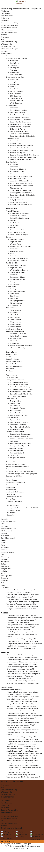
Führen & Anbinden (12, 225)
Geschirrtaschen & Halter (19, 131)
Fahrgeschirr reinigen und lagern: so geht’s (22, 615)
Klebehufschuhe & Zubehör (15, 464)
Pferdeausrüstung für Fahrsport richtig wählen (23, 671)
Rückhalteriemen (16, 188)
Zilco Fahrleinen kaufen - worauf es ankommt (23, 657)
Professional (14, 72)
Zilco (3, 573)
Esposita (4, 550)
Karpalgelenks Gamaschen (19, 436)
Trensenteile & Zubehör (18, 260)
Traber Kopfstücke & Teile (19, 382)
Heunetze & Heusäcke (18, 334)
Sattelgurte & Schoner (18, 282)
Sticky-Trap (5, 557)
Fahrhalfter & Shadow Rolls (20, 427)
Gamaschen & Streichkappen (20, 434)
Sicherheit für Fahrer (17, 129)
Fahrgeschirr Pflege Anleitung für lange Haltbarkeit (25, 659)
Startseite (4, 51)
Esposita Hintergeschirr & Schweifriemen (24, 155)
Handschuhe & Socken (14, 361)
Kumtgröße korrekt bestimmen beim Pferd (22, 609)
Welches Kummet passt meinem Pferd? (21, 627)
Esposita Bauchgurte (17, 152)
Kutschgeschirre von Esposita (16, 58)
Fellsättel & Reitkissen (18, 265)
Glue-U (3, 554)
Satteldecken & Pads (17, 277)
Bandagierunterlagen (17, 291)
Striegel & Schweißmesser (19, 218)
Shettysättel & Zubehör (18, 272)
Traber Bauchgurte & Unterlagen (21, 389)
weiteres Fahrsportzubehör (19, 134)
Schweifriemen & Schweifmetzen (21, 394)
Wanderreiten (10, 487)
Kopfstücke (14, 164)
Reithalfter (13, 256)
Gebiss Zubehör (16, 403)
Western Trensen (16, 244)
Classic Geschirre (16, 91)
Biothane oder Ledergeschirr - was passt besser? (24, 618)
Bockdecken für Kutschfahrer (20, 122)
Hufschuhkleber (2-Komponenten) (18, 466)
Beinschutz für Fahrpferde (19, 117)
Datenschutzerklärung (9, 42)
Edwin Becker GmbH (8, 521)
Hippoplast (5, 561)
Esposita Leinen (16, 143)
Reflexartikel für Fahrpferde (20, 127)
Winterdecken (15, 315)
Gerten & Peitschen (13, 359)
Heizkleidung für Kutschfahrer (20, 124)
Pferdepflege (14, 341)
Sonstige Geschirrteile (18, 396)
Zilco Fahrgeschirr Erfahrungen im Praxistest (22, 632)
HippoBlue (4, 559)
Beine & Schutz (11, 286)
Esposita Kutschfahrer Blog (11, 690)
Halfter (12, 227)
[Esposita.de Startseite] (22, 2)
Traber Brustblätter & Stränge (20, 387)
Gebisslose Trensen (17, 251)
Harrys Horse (6, 569)
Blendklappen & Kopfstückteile (21, 193)
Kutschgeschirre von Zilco (15, 77)
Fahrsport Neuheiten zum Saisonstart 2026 (22, 508)
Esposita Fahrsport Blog (9, 23)
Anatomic (13, 70)
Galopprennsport (12, 485)
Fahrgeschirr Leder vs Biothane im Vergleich (22, 641)
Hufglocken (14, 298)
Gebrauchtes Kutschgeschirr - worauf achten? (23, 667)
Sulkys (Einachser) (16, 200)
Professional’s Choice (8, 528)
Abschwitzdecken (16, 310)
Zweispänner (14, 63)
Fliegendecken (15, 322)
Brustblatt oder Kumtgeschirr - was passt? (21, 646)
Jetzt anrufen (5, 13)
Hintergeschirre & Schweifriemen (22, 174)
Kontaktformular (7, 16)
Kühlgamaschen (16, 303)
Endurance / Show (16, 75)
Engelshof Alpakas (7, 552)
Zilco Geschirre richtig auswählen (18, 629)
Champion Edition (13, 510)
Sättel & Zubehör (12, 263)
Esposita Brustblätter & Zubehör (21, 145)
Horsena (4, 533)
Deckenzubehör (15, 327)
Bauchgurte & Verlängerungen (21, 176)
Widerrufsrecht (6, 44)
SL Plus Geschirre (16, 101)
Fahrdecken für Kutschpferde (20, 119)
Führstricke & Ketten (17, 232)
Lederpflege (14, 343)
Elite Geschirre (15, 93)
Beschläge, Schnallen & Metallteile (22, 136)
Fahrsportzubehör (12, 105)
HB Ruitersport (6, 531)
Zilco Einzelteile (11, 162)
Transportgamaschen (17, 301)
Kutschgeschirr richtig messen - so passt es (22, 662)
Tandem (13, 86)
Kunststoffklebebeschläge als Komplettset (20, 471)
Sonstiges (9, 371)
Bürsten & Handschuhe (18, 216)
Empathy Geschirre (17, 89)
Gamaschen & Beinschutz (15, 432)
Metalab (4, 583)
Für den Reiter (11, 499)
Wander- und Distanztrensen (20, 246)
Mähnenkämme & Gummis (19, 213)
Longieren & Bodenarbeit (14, 492)
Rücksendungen (7, 30)
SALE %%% (11, 512)
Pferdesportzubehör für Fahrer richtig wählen (23, 655)
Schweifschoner (15, 305)
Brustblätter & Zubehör (18, 169)
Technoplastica (6, 576)
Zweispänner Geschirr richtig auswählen (21, 681)
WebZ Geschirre (16, 103)
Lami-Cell (4, 580)
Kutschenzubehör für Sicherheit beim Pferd (22, 599)
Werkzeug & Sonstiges (18, 348)
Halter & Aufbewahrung (18, 336)
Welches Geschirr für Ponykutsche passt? (21, 648)
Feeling (3, 540)
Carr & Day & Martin (8, 538)
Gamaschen (14, 293)
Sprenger (4, 526)
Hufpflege (13, 220)
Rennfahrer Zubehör (17, 413)
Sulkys (3, 564)
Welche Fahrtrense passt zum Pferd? (20, 597)
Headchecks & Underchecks (20, 422)
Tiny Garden (5, 566)
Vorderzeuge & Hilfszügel (19, 258)
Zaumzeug (9, 237)
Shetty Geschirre (16, 98)
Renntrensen (14, 249)
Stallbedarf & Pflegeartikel (15, 331)
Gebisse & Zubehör (17, 239)
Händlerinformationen (9, 32)
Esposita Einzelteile (12, 138)
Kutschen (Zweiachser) (18, 202)
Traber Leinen (15, 406)
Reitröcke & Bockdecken (14, 366)
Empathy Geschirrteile (18, 178)
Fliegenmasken (15, 324)
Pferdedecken (11, 308)
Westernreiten (11, 489)
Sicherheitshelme (12, 364)
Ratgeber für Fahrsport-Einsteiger (19, 592)
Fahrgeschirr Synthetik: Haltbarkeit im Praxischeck (24, 643)
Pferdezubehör (15, 410)
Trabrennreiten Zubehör (14, 448)
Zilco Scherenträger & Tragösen (21, 183)
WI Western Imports (8, 524)
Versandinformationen (9, 27)
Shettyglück (14, 65)
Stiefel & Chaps (11, 354)
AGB (2, 39)
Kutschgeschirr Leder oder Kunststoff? (20, 669)
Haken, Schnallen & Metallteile (21, 345)
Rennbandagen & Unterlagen (20, 443)
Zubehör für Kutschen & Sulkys (21, 204)
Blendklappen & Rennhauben (20, 391)
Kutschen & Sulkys (12, 197)
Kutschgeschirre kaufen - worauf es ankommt (23, 625)
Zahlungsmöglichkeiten (9, 25)
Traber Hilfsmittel (12, 417)
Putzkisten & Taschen (17, 223)
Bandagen (13, 289)
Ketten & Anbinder (16, 338)
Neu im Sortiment (13, 505)
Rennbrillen (10, 368)
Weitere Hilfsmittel (16, 429)
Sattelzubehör (15, 284)
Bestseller (10, 515)
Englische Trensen (16, 242)
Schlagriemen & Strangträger (20, 190)
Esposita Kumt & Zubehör (19, 148)
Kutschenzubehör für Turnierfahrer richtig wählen (24, 674)
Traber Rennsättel (16, 450)
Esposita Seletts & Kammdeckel (21, 150)
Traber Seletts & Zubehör (19, 384)
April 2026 (5, 652)
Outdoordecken (15, 319)
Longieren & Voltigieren (14, 329)
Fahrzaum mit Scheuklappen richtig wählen (22, 639)
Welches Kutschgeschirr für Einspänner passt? (23, 683)
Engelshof (4, 578)
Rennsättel (14, 275)
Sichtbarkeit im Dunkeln (14, 497)
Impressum (5, 37)
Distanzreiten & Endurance (15, 482)
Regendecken (15, 317)
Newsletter (5, 20)
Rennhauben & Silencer (18, 424)
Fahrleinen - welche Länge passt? (19, 678)
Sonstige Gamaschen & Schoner (21, 439)
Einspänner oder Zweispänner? (18, 622)
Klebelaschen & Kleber (14, 476)
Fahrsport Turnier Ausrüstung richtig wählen (22, 590)
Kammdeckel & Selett (17, 171)
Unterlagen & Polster (17, 112)
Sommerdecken (15, 312)
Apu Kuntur (5, 547)
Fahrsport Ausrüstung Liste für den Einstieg (22, 664)
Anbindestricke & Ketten (18, 230)
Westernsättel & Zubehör (19, 270)
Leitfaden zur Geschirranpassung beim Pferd (23, 594)
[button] (22, 781)
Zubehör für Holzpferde (14, 501)
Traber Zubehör (11, 399)
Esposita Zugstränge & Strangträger (23, 157)
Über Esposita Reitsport (9, 49)
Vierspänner (14, 84)
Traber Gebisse (15, 401)
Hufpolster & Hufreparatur (15, 469)
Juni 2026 (5, 587)
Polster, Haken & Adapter (19, 234)
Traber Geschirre (12, 377)
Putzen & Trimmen (12, 211)
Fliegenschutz (11, 494)
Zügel (12, 253)
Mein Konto (5, 18)
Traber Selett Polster (17, 408)
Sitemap (4, 35)
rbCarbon (4, 571)
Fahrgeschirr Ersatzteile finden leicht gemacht (23, 602)
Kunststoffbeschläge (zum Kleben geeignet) (21, 473)
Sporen (8, 357)
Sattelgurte (14, 455)
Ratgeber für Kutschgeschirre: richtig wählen (22, 606)
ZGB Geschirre (15, 96)
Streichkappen (15, 296)
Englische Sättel (16, 268)
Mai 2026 (4, 613)
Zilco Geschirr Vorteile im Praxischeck (20, 676)
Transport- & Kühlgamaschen (20, 446)
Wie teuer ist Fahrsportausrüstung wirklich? (22, 604)
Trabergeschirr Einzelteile (15, 380)
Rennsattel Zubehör (17, 453)
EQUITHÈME (5, 536)
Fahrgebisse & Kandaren (19, 110)
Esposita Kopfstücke (17, 141)
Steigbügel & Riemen (17, 279)
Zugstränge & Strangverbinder (21, 181)
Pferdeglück (14, 68)
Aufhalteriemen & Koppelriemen (21, 115)
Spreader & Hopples (17, 420)
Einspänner (14, 60)
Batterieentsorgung (8, 46)
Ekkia (3, 543)
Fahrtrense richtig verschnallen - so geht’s (22, 620)
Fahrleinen (14, 108)
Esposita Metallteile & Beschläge (21, 160)
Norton (3, 545)
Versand (37, 846)
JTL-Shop (26, 848)
